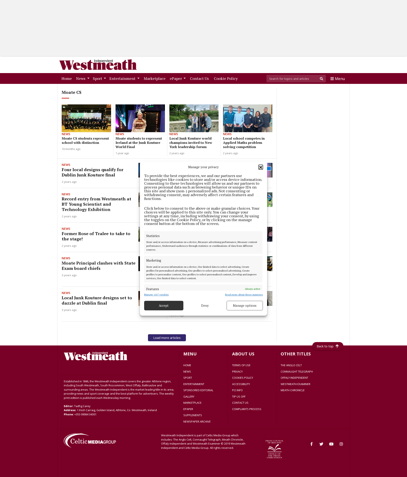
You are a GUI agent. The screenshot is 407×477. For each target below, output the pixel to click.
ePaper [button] (176, 78)
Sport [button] (98, 78)
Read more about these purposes (244, 294)
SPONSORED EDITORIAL (198, 390)
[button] (261, 167)
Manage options (244, 305)
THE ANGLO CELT (291, 365)
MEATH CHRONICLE (293, 390)
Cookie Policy (226, 78)
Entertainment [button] (122, 78)
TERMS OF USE (241, 365)
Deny (205, 305)
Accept (164, 305)
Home (67, 78)
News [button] (81, 78)
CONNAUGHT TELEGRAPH (297, 371)
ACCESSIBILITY (241, 384)
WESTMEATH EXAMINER (295, 384)
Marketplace (155, 78)
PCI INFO (237, 390)
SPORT (187, 378)
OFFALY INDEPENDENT (294, 378)
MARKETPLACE (192, 403)
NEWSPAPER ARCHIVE (197, 421)
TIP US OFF (238, 396)
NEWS (187, 371)
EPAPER (188, 409)
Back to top (325, 346)
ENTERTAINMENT (193, 384)
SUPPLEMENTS (192, 415)
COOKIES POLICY (242, 378)
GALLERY (188, 396)
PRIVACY (237, 371)
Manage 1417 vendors (156, 294)
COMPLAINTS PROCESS (246, 409)
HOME (187, 365)
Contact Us (200, 78)
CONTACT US (240, 403)
